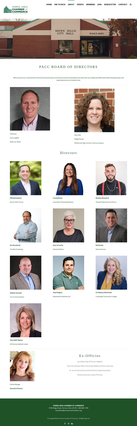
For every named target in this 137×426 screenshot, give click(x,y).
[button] (130, 4)
